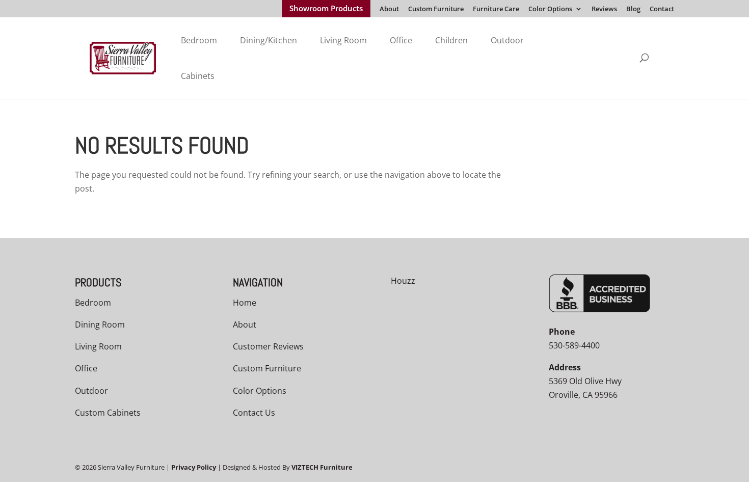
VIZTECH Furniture (322, 467)
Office (401, 40)
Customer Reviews (268, 346)
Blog (633, 9)
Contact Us (254, 412)
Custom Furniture (436, 9)
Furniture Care (496, 9)
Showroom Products (326, 9)
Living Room (343, 40)
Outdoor (507, 40)
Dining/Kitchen (268, 40)
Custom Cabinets (108, 412)
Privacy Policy (193, 467)
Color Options (550, 9)
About (389, 9)
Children (451, 40)
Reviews (604, 9)
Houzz (403, 280)
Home (244, 302)
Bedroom (199, 40)
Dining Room (100, 324)
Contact (662, 9)
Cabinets (198, 76)
